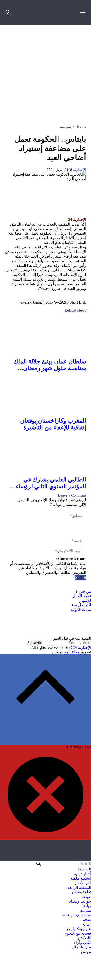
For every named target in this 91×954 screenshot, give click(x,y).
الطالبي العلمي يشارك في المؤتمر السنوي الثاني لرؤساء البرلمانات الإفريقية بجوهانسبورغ (47, 486)
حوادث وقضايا (80, 901)
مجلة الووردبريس (66, 652)
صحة (87, 920)
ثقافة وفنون (81, 892)
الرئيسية (84, 869)
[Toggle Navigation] (84, 12)
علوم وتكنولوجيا (78, 929)
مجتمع (86, 952)
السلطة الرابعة (79, 887)
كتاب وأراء (82, 942)
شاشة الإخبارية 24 (76, 915)
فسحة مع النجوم (78, 933)
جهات (86, 897)
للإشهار (85, 600)
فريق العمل (82, 596)
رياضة (86, 906)
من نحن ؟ (83, 591)
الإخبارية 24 (75, 170)
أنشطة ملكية (80, 878)
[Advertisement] (45, 72)
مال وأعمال (81, 947)
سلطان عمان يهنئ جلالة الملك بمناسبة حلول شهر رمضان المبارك (49, 368)
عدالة (86, 924)
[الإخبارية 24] (45, 624)
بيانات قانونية (80, 610)
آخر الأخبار (82, 883)
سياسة (65, 127)
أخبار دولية (82, 874)
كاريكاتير (84, 938)
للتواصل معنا (81, 605)
